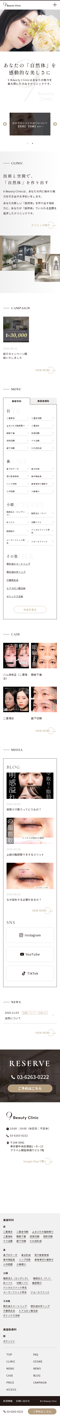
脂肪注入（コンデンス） (16, 513)
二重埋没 (11, 418)
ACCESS (11, 1389)
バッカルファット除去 (40, 531)
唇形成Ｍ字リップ (16, 572)
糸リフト (11, 522)
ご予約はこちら (42, 1411)
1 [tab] (27, 143)
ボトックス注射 (15, 596)
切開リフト (36, 522)
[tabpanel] (30, 124)
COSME (37, 1361)
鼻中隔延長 (36, 476)
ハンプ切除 (12, 483)
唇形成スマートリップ (18, 563)
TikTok (32, 973)
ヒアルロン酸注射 (16, 588)
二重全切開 (36, 418)
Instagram (33, 935)
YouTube (33, 954)
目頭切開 (35, 433)
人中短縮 (11, 491)
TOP (9, 1354)
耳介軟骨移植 (13, 476)
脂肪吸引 (11, 531)
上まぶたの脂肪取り (16, 425)
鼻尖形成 (35, 468)
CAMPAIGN (40, 1382)
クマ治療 (35, 440)
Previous (5, 124)
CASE (9, 1375)
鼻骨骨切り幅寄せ (39, 483)
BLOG (36, 1375)
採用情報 (8, 1400)
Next (55, 124)
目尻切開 (11, 440)
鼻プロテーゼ (13, 468)
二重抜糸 (35, 425)
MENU (10, 1368)
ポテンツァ (9, 1341)
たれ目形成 (36, 448)
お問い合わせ (23, 1400)
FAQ (35, 1354)
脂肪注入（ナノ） (39, 513)
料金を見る (30, 609)
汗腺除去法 (12, 580)
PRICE (10, 1382)
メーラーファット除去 (16, 541)
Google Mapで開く (37, 1161)
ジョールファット (39, 541)
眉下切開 (11, 448)
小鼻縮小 (35, 491)
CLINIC (10, 1361)
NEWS (37, 1368)
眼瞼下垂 (11, 433)
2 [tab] (32, 143)
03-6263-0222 (15, 1411)
